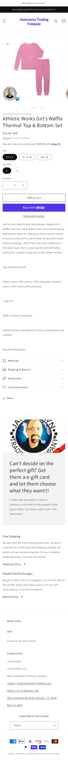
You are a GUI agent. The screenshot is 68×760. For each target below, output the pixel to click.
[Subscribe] (54, 725)
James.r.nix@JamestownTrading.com (29, 683)
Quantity (7, 178)
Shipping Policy (12, 564)
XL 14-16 (27, 157)
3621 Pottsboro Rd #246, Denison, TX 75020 (32, 697)
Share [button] (10, 398)
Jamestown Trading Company (28, 753)
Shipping (6, 138)
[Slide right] (42, 107)
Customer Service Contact (21, 640)
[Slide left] (26, 107)
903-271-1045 (14, 705)
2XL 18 (44, 157)
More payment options (34, 216)
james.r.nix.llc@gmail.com (23, 690)
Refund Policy (11, 596)
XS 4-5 (9, 157)
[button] (4, 21)
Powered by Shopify (51, 753)
